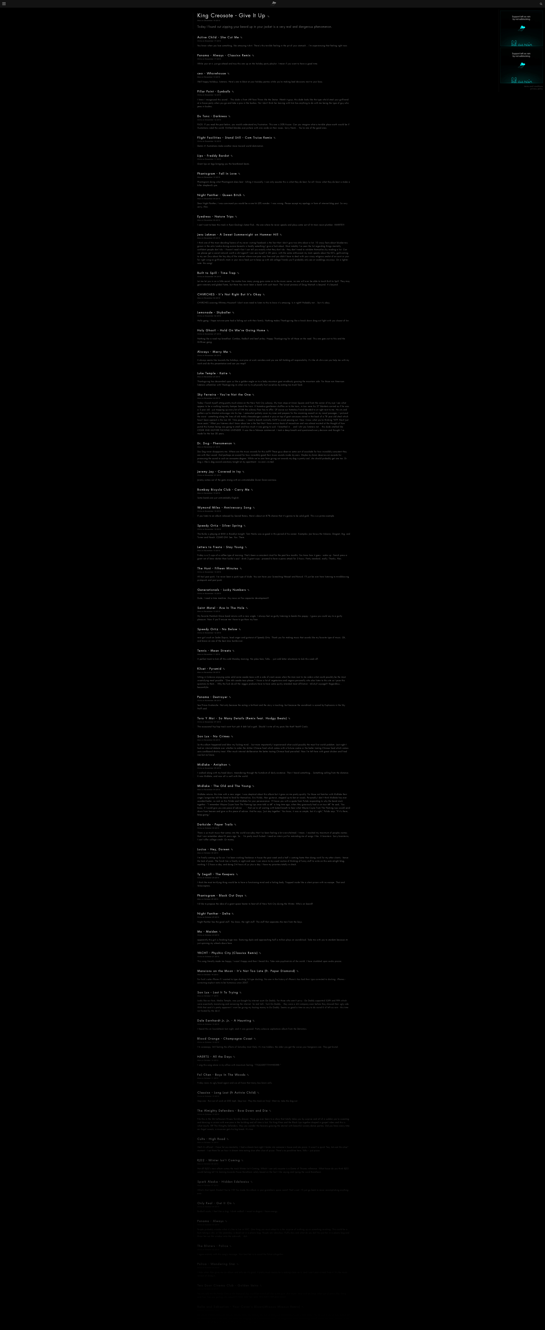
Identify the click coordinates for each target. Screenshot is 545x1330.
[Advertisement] (521, 28)
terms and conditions (533, 86)
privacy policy (536, 89)
